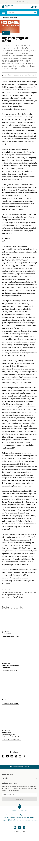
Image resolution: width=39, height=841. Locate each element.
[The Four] (8, 686)
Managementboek (12, 257)
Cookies (18, 817)
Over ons (34, 820)
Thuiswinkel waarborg (12, 815)
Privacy (12, 817)
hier (9, 570)
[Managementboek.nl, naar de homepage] (7, 8)
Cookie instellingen (28, 817)
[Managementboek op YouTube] (19, 827)
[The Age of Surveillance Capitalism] (8, 652)
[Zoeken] (35, 12)
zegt (24, 282)
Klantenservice (7, 774)
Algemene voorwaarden (27, 815)
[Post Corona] (8, 619)
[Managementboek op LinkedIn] (15, 827)
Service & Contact (25, 820)
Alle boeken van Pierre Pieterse (12, 597)
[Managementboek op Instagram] (24, 827)
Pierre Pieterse (8, 75)
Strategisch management (10, 17)
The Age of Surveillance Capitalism (10, 666)
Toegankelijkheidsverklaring (10, 820)
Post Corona (6, 633)
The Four (5, 700)
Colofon (6, 817)
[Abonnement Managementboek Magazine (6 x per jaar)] (8, 719)
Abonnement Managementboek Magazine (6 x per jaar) (10, 734)
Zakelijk (5, 778)
